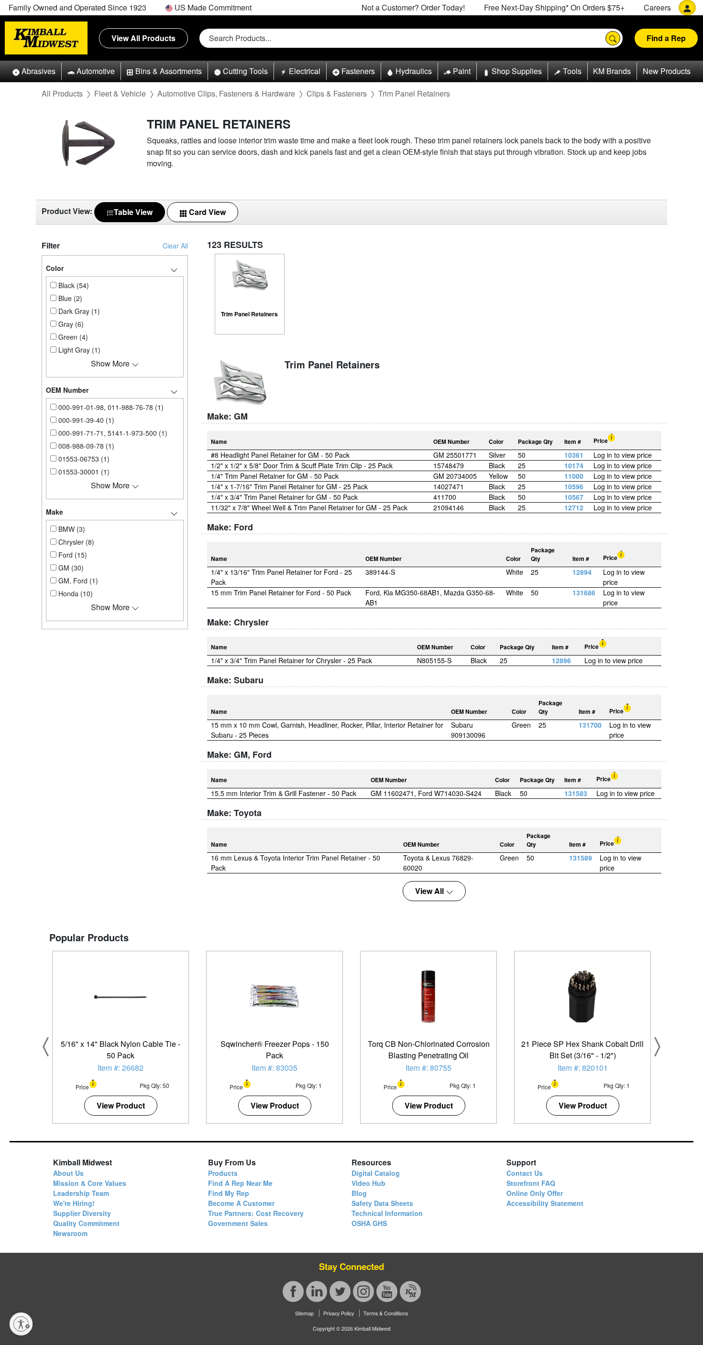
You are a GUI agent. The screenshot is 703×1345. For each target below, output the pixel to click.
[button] (34, 71)
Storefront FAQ (530, 1183)
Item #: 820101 (583, 1067)
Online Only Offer (534, 1193)
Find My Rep (228, 1193)
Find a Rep (666, 37)
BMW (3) (70, 529)
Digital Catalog (376, 1173)
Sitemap (304, 1313)
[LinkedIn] (316, 1291)
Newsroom (70, 1233)
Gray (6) (70, 324)
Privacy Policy (338, 1313)
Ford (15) (71, 555)
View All (430, 890)
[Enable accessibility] (21, 1324)
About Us (68, 1173)
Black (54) (72, 285)
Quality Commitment (86, 1223)
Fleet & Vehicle (120, 93)
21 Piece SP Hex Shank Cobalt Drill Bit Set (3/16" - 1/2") (582, 1049)
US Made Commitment (212, 7)
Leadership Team (81, 1193)
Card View (206, 211)
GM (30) (70, 567)
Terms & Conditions (385, 1313)
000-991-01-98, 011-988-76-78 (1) (110, 407)
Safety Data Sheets (382, 1203)
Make (54, 511)
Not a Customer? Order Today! (413, 7)
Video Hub (368, 1183)
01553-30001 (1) (83, 471)
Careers (657, 7)
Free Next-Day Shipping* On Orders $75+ (554, 7)
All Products (62, 93)
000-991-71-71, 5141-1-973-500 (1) (111, 433)
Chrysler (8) (75, 542)
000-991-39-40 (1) (85, 420)
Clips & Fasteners (337, 93)
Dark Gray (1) (78, 311)
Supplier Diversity (82, 1213)
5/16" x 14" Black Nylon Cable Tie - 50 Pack (120, 1049)
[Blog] (410, 1291)
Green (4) (72, 337)
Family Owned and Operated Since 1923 (77, 7)
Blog (359, 1193)
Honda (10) (74, 593)
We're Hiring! (74, 1203)
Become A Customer (241, 1203)
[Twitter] (340, 1291)
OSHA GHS (369, 1223)
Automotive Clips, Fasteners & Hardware (226, 93)
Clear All (175, 245)
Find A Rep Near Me (240, 1183)
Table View (133, 211)
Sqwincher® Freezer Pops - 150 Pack (274, 1049)
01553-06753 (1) (83, 458)
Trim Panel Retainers (414, 93)
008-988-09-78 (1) (85, 446)
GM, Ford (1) (77, 580)
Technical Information (387, 1213)
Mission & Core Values (89, 1183)
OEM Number (67, 390)
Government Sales (238, 1223)
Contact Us (524, 1173)
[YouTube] (386, 1291)
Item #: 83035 (274, 1067)
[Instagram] (363, 1291)
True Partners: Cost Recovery (256, 1213)
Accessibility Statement (544, 1203)
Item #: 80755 (428, 1067)
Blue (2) (69, 298)
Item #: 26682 (120, 1067)
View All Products (143, 37)
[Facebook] (293, 1291)
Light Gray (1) (78, 350)
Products (223, 1173)
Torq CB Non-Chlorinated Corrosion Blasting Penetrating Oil (429, 1049)
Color (55, 268)
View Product (121, 1105)
